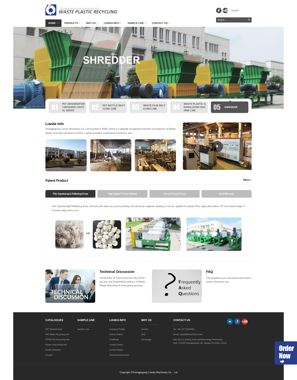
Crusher (49, 355)
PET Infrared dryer (53, 329)
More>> (247, 180)
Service (144, 329)
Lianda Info (111, 23)
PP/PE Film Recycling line (57, 339)
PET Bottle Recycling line (57, 334)
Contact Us (160, 23)
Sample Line (136, 23)
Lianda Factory (116, 345)
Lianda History (116, 334)
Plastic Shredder (53, 350)
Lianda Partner (116, 350)
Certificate (114, 339)
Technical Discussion (117, 272)
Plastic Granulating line (56, 345)
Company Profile (117, 329)
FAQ (209, 272)
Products (71, 23)
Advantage (146, 339)
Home (52, 23)
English (235, 10)
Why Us (91, 23)
